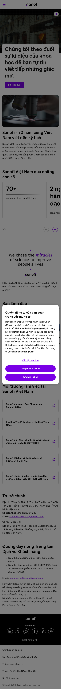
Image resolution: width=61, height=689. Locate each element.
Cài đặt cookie (30, 360)
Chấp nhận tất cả (30, 369)
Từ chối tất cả (30, 377)
